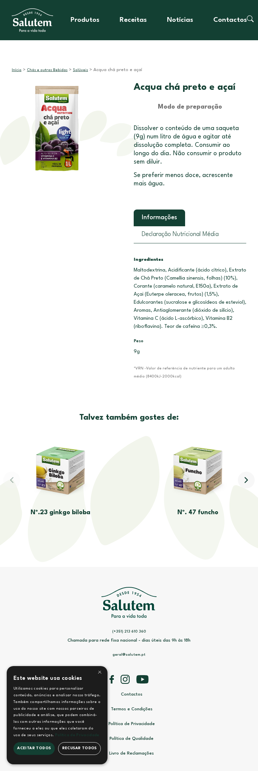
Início (17, 70)
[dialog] (57, 715)
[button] (246, 480)
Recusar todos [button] (79, 748)
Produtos (85, 20)
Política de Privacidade (132, 724)
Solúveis (80, 70)
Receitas (133, 20)
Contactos (230, 20)
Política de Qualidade (132, 738)
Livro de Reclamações (131, 753)
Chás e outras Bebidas (47, 70)
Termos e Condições (132, 709)
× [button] (99, 673)
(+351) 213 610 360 (129, 632)
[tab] (159, 218)
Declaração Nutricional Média (180, 234)
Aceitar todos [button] (34, 748)
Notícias (180, 20)
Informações (159, 218)
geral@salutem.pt (129, 655)
